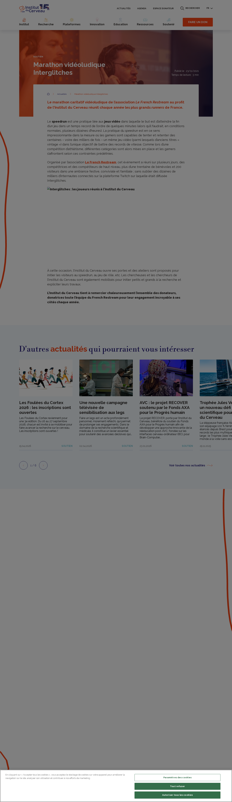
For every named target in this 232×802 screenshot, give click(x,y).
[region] (116, 786)
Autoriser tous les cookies (177, 795)
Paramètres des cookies (177, 777)
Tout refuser (177, 786)
